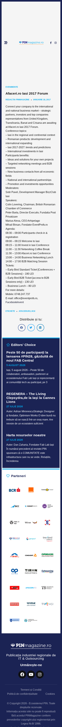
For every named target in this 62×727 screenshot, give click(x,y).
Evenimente (12, 87)
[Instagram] (55, 42)
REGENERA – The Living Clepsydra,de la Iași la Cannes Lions (30, 398)
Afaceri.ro (25, 311)
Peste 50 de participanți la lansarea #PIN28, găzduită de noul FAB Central (29, 356)
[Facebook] (22, 674)
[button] (21, 327)
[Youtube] (31, 674)
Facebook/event (15, 302)
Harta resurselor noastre (26, 435)
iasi (33, 311)
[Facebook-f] (50, 42)
